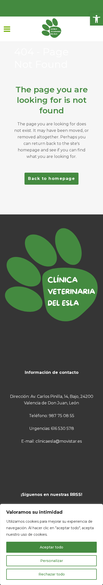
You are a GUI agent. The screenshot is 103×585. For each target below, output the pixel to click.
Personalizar (51, 560)
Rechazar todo (51, 574)
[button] (96, 19)
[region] (51, 544)
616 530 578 (62, 428)
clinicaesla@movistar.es (59, 441)
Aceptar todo (51, 547)
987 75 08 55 (61, 415)
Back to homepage (51, 178)
